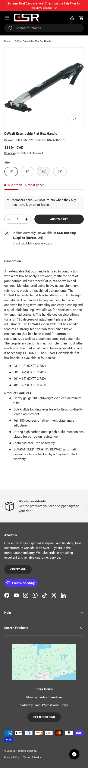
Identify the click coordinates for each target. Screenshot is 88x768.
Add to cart (59, 219)
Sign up (31, 205)
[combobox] (44, 28)
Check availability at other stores (32, 243)
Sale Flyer (70, 3)
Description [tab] (12, 261)
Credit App (18, 569)
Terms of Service (32, 757)
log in (45, 205)
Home (7, 41)
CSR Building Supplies (24, 750)
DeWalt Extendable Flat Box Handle (33, 41)
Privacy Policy (11, 757)
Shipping (9, 153)
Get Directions (44, 717)
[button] (81, 17)
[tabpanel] (44, 365)
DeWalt (8, 140)
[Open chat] (74, 754)
